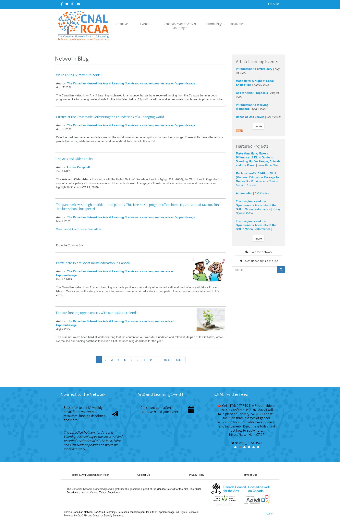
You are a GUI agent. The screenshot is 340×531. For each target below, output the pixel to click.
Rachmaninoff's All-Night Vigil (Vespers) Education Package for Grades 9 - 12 (258, 177)
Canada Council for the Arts (172, 489)
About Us (122, 24)
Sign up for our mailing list (261, 261)
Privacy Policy (196, 474)
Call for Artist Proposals (252, 93)
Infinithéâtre (262, 193)
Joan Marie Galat (268, 165)
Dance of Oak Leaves (250, 117)
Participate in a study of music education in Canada (93, 263)
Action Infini (244, 193)
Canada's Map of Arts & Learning (180, 26)
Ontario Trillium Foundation (105, 492)
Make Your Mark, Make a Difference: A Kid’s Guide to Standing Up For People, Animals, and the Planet (258, 159)
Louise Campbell (78, 167)
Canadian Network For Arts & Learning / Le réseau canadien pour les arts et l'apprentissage (124, 512)
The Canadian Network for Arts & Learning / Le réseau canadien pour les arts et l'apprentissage (131, 83)
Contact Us (143, 474)
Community (213, 24)
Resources (237, 24)
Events (145, 24)
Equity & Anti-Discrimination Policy (90, 474)
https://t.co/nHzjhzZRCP (246, 435)
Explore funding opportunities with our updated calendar (97, 313)
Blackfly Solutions (113, 515)
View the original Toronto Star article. (79, 229)
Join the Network (261, 252)
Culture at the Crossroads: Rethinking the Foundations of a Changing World (110, 117)
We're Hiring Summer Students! (79, 75)
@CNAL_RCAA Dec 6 (248, 443)
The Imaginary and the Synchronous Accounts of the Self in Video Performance (256, 205)
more (258, 126)
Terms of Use (249, 474)
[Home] (85, 26)
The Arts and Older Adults (74, 159)
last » (179, 360)
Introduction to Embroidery (254, 69)
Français (273, 4)
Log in (269, 513)
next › (167, 360)
